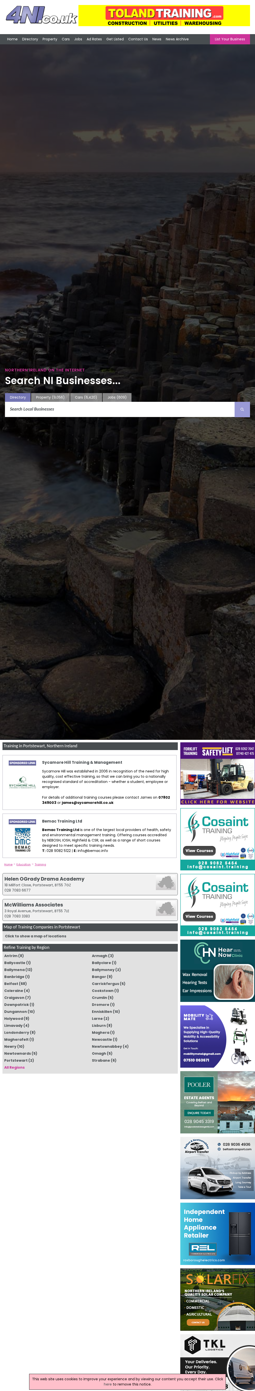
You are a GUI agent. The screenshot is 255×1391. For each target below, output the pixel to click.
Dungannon (15, 1011)
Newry (10, 1046)
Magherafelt (16, 1039)
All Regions (14, 1067)
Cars (66, 39)
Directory (30, 39)
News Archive (177, 39)
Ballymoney (103, 969)
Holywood (13, 1018)
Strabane (101, 1060)
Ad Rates (94, 39)
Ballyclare (101, 962)
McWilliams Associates (33, 904)
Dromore (100, 1004)
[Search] (242, 409)
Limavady (13, 1025)
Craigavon (14, 997)
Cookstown (103, 990)
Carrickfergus (105, 983)
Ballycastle (14, 962)
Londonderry (16, 1032)
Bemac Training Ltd (62, 821)
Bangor (99, 976)
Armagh (99, 955)
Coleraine (13, 990)
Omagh (99, 1053)
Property (50, 39)
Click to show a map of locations (35, 936)
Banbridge (14, 976)
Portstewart (16, 1060)
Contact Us (138, 39)
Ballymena (14, 969)
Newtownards (17, 1053)
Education (23, 864)
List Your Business (230, 39)
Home (12, 39)
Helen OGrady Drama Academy (44, 878)
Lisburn (99, 1025)
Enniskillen (102, 1011)
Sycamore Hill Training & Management (82, 762)
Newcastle (102, 1039)
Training (40, 864)
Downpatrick (16, 1004)
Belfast (11, 983)
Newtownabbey (107, 1046)
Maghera (100, 1032)
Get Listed (115, 39)
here (108, 1384)
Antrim (10, 955)
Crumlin (99, 997)
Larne (97, 1018)
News (156, 39)
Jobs (78, 39)
